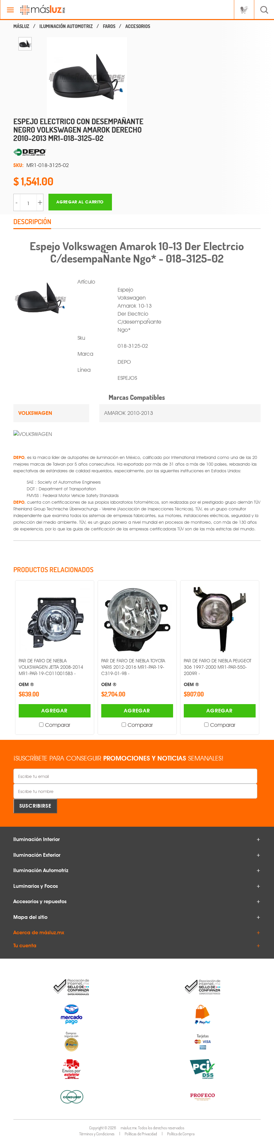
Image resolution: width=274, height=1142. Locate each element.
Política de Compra (180, 1133)
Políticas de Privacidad (141, 1133)
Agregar (54, 710)
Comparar (57, 725)
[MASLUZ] (21, 26)
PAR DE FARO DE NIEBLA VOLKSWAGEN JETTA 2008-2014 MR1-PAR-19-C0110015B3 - (51, 672)
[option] (25, 43)
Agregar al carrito (80, 201)
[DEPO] (80, 152)
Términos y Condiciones (97, 1133)
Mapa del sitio (30, 917)
